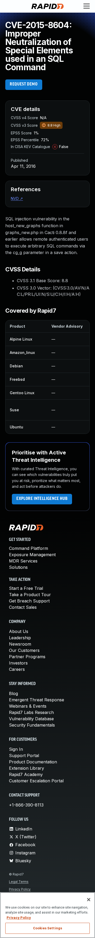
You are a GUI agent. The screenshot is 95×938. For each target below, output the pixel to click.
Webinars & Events (27, 706)
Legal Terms (18, 882)
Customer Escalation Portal (36, 780)
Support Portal (24, 755)
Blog (13, 693)
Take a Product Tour (30, 594)
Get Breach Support (29, 601)
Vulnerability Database (31, 718)
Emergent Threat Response (36, 699)
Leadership (20, 637)
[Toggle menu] (86, 6)
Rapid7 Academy (26, 774)
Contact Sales (23, 607)
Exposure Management (32, 554)
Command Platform (28, 548)
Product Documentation (33, 761)
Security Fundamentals (32, 725)
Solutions (18, 567)
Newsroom (20, 644)
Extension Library (26, 768)
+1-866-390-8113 (26, 805)
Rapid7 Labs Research (31, 712)
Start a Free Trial (26, 588)
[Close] (88, 899)
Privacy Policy (20, 889)
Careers (17, 669)
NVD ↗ (17, 198)
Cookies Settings (47, 928)
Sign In (16, 749)
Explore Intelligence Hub (42, 499)
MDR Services (23, 561)
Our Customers (24, 650)
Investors (18, 663)
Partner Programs (27, 656)
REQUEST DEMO (24, 84)
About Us (18, 631)
